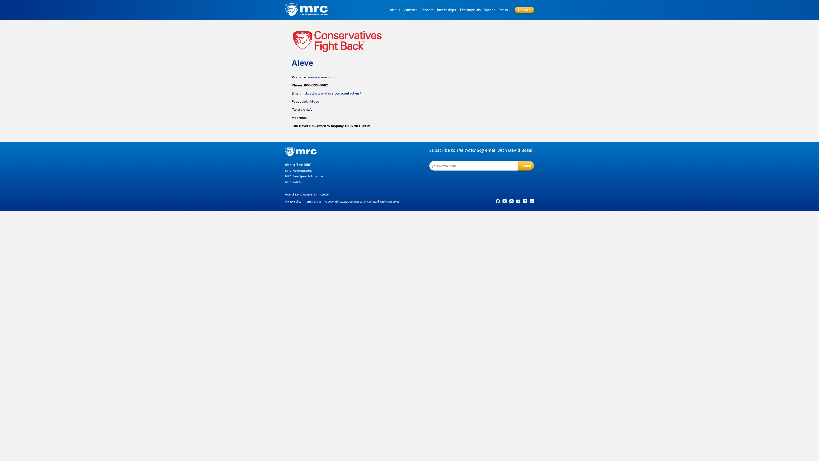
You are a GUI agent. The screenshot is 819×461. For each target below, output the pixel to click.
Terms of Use (313, 201)
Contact (410, 9)
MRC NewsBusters (298, 171)
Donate (524, 10)
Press (503, 9)
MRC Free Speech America (304, 176)
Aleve (314, 101)
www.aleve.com (321, 77)
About (395, 9)
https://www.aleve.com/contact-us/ (331, 93)
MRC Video (293, 182)
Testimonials (470, 9)
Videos (489, 9)
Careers (427, 9)
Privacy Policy (293, 201)
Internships (446, 9)
